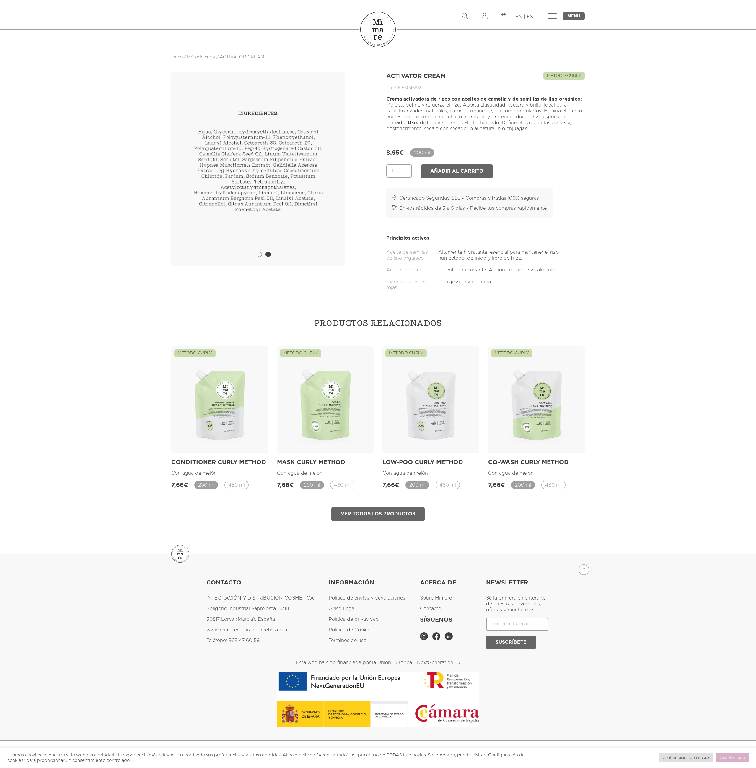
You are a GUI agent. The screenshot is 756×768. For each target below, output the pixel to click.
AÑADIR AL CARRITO (456, 171)
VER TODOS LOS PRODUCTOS (378, 514)
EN (518, 16)
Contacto (430, 608)
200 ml (422, 152)
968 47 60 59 (244, 640)
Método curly (201, 57)
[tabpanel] (258, 169)
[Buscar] (465, 17)
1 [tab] (259, 254)
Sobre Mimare (436, 598)
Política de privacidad (354, 619)
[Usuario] (485, 17)
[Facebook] (437, 638)
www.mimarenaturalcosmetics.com (246, 630)
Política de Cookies (351, 630)
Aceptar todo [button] (732, 758)
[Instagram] (424, 638)
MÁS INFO (248, 441)
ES (530, 16)
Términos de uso (347, 640)
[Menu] (503, 17)
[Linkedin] (449, 638)
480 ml (236, 485)
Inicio (177, 57)
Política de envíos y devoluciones (367, 598)
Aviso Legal (342, 608)
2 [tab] (268, 254)
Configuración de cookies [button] (686, 758)
